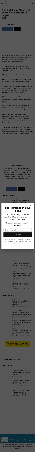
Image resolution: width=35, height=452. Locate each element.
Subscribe (17, 235)
